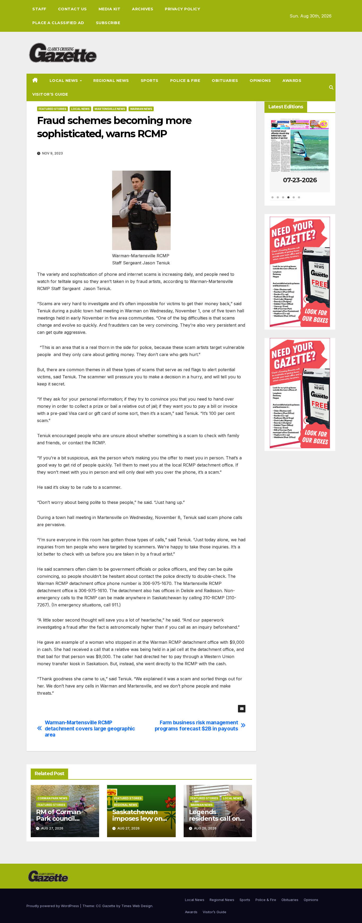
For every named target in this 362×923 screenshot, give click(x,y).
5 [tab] (293, 200)
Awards (291, 80)
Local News (65, 80)
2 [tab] (277, 200)
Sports (149, 80)
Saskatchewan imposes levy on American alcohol (139, 818)
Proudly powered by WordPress (53, 906)
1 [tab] (272, 200)
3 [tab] (283, 200)
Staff (39, 9)
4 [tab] (288, 200)
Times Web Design (136, 906)
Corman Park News (52, 798)
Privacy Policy (182, 9)
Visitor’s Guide (50, 94)
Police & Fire (185, 80)
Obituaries (225, 80)
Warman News (141, 108)
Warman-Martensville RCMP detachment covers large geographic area (90, 729)
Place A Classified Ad (58, 22)
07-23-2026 (300, 180)
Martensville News (110, 108)
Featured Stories (52, 108)
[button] (331, 87)
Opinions (260, 80)
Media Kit (110, 9)
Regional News (111, 80)
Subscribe (108, 22)
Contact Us (72, 9)
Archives (142, 9)
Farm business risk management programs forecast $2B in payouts (196, 726)
